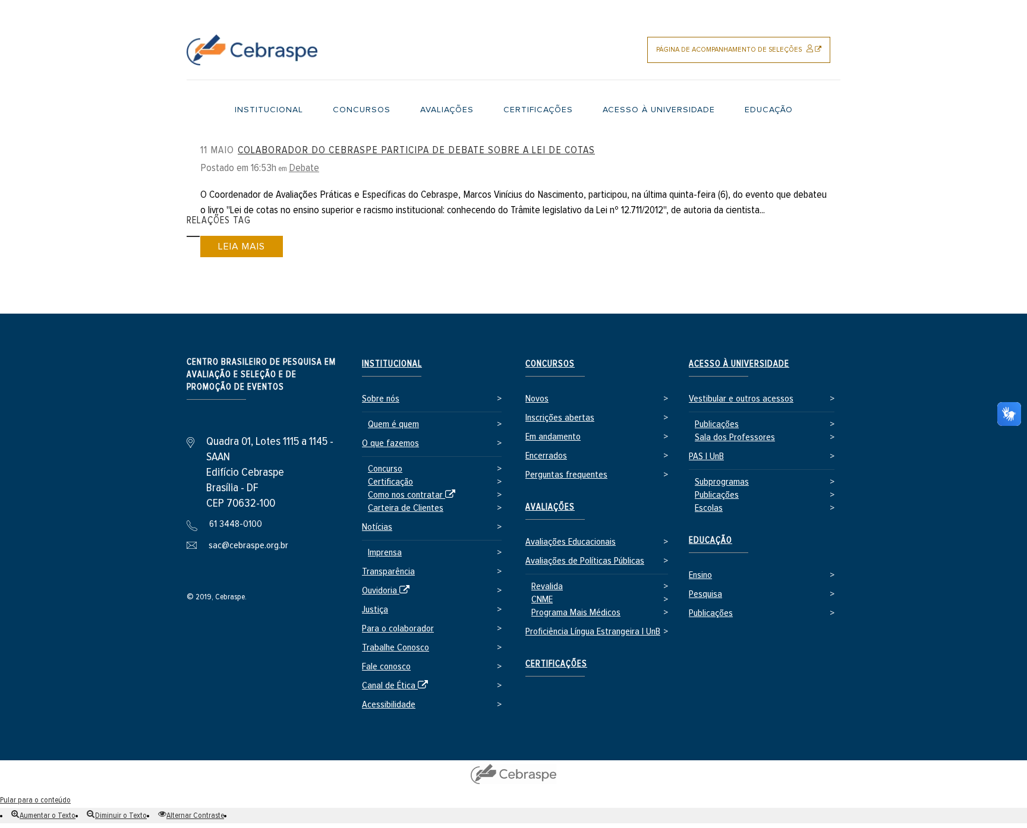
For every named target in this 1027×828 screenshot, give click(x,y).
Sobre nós (380, 399)
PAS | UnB (706, 456)
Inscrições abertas (559, 418)
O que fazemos (390, 443)
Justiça (375, 610)
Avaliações (550, 507)
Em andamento (553, 437)
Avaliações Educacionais (570, 542)
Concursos (550, 363)
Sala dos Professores (735, 437)
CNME (542, 600)
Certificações (556, 663)
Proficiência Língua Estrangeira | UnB (592, 632)
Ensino (700, 575)
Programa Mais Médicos (575, 613)
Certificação (390, 482)
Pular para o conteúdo (35, 800)
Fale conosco (386, 667)
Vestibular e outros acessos (741, 399)
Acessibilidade (388, 705)
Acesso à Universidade (739, 363)
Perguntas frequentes (566, 475)
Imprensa (385, 553)
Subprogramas (722, 482)
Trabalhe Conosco (395, 648)
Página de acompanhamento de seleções (743, 54)
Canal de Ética (397, 686)
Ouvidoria (388, 591)
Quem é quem (393, 424)
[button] (43, 815)
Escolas (709, 508)
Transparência (388, 572)
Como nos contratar (413, 495)
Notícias (377, 527)
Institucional (392, 363)
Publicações (717, 424)
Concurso (385, 469)
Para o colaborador (398, 629)
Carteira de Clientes (405, 508)
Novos (537, 399)
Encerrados (546, 456)
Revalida (547, 587)
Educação (710, 540)
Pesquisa (705, 594)
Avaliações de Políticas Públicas (584, 561)
